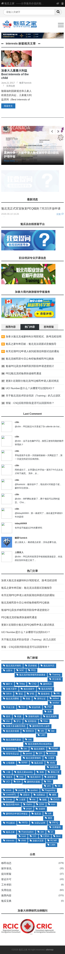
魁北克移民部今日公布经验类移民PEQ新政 (30, 358)
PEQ (33, 670)
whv (49, 786)
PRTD (25, 822)
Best (58, 836)
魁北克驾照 (46, 689)
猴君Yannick (25, 83)
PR (58, 693)
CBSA (46, 836)
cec (25, 748)
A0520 (52, 753)
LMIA (52, 845)
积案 (19, 716)
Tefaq (22, 684)
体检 (42, 772)
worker (56, 702)
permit (29, 753)
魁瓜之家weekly (25, 772)
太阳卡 (9, 670)
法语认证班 (39, 823)
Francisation (27, 832)
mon (53, 804)
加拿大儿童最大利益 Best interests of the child (15, 74)
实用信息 (10, 86)
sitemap (49, 949)
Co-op (9, 799)
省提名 (9, 777)
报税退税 (54, 767)
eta (33, 799)
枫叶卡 (9, 684)
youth (21, 790)
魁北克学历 (49, 665)
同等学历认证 (12, 753)
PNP (49, 707)
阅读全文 (8, 106)
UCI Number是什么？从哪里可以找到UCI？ (30, 388)
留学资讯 (6, 868)
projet (29, 808)
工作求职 (6, 884)
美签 (28, 698)
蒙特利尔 (47, 684)
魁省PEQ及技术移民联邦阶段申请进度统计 (30, 366)
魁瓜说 (37, 813)
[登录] (62, 3)
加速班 (42, 809)
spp (53, 731)
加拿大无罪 (38, 840)
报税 (44, 799)
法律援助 (56, 827)
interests (10, 840)
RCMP (53, 840)
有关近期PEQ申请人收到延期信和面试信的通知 (32, 351)
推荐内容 (6, 895)
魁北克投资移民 (33, 758)
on (52, 832)
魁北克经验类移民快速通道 (32, 675)
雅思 (50, 818)
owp (21, 776)
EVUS (56, 799)
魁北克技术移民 (13, 665)
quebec (34, 790)
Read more (11, 161)
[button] (58, 131)
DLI (23, 707)
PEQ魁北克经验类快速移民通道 (23, 373)
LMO (43, 735)
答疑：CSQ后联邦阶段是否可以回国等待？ (30, 403)
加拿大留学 (11, 689)
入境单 (51, 758)
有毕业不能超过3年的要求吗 (28, 528)
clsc (8, 721)
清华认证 (41, 698)
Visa (45, 721)
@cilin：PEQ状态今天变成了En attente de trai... (38, 426)
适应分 (26, 794)
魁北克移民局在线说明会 (40, 744)
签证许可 (6, 879)
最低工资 (55, 772)
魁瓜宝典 (6, 900)
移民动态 (6, 863)
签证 (21, 693)
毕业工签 (10, 707)
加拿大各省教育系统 (15, 726)
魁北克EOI (35, 777)
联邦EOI (30, 731)
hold (23, 836)
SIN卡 (9, 693)
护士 (19, 721)
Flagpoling (50, 790)
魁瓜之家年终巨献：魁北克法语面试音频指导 (31, 343)
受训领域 (32, 665)
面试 (8, 716)
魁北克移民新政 (13, 739)
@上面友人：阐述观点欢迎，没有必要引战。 (36, 542)
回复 (59, 214)
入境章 (22, 799)
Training (56, 674)
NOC (21, 670)
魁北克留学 (29, 689)
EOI (18, 781)
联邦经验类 (11, 749)
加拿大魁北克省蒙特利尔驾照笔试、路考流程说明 (33, 336)
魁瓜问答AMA (12, 804)
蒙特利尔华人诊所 (41, 726)
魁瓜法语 (38, 763)
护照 (32, 693)
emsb (8, 790)
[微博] (58, 3)
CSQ (34, 684)
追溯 (49, 711)
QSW (41, 804)
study (52, 762)
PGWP (55, 748)
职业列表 (36, 707)
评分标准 (56, 679)
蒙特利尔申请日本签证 (17, 813)
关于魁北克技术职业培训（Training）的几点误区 (33, 395)
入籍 (8, 772)
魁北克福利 (51, 716)
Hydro (29, 804)
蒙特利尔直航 (33, 782)
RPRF (24, 762)
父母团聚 (10, 763)
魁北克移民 (39, 749)
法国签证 (40, 794)
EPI (40, 753)
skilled (56, 698)
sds (42, 731)
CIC (34, 836)
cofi (49, 813)
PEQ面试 (10, 823)
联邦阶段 (32, 721)
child (23, 840)
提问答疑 (6, 873)
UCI (8, 781)
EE (59, 786)
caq (30, 739)
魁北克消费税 (12, 698)
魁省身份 (45, 693)
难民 (54, 794)
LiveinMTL (11, 794)
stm (42, 832)
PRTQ (55, 822)
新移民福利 (33, 716)
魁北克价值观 (12, 731)
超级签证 (51, 777)
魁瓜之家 (9, 3)
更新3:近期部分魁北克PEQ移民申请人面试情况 (32, 380)
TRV (49, 781)
